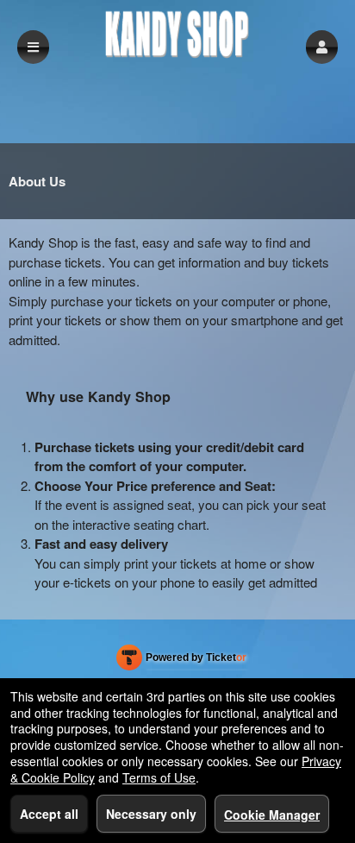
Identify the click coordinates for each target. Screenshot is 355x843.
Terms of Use (159, 777)
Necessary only (151, 813)
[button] (322, 47)
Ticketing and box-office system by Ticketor (181, 660)
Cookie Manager (272, 814)
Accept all (49, 813)
